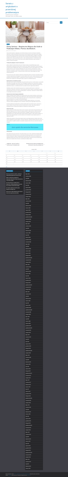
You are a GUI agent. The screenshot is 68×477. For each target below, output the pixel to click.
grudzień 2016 (28, 393)
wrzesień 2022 (28, 260)
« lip (6, 166)
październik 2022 (29, 257)
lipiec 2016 (28, 405)
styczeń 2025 (28, 210)
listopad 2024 (28, 214)
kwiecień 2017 (28, 384)
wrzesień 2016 (28, 400)
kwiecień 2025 (28, 205)
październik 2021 (29, 284)
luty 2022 (27, 275)
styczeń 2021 (28, 305)
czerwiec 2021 (28, 294)
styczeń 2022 (28, 278)
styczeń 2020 (28, 323)
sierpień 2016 (28, 402)
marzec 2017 (28, 386)
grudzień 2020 (28, 307)
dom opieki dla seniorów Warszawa (25, 127)
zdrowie (8, 44)
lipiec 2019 (28, 334)
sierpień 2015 (28, 429)
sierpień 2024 (28, 221)
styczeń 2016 (28, 418)
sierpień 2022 (28, 262)
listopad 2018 (28, 348)
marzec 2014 (28, 468)
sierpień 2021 (28, 289)
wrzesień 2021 (28, 287)
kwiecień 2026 (28, 180)
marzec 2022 (28, 273)
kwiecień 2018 (28, 361)
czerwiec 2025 (28, 201)
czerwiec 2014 (28, 461)
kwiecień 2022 (28, 271)
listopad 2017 (28, 371)
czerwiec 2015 (28, 434)
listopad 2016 (28, 395)
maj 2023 (27, 246)
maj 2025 (27, 203)
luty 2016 (27, 416)
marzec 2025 (28, 207)
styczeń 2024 (28, 237)
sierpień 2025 (28, 196)
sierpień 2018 (28, 352)
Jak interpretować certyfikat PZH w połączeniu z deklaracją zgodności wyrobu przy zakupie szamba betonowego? (14, 184)
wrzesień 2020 (28, 312)
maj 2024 (27, 228)
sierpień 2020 (28, 314)
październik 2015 (29, 425)
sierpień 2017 (28, 377)
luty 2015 (27, 443)
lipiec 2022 (28, 264)
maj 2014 (27, 463)
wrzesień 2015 (28, 427)
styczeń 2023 (28, 253)
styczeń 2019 (28, 343)
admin (15, 50)
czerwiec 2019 (28, 337)
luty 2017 (27, 389)
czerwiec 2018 (28, 357)
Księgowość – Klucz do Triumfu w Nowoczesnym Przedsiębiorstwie (13, 144)
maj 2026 (27, 178)
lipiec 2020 (28, 316)
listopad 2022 (28, 255)
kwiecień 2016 (28, 411)
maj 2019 (27, 339)
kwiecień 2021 (28, 298)
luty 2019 (27, 341)
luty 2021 (27, 303)
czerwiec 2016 (28, 407)
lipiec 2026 (28, 173)
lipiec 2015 (28, 432)
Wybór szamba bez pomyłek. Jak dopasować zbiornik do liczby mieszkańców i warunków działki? (14, 179)
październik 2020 (29, 309)
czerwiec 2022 (28, 266)
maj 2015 (27, 436)
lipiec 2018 (28, 355)
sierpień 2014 (28, 457)
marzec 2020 (28, 321)
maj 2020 (27, 318)
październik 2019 (29, 328)
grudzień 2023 (28, 239)
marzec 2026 (28, 183)
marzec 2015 (28, 441)
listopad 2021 (28, 282)
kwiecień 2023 (28, 248)
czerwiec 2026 (28, 176)
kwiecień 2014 (28, 466)
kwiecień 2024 (28, 230)
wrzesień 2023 (28, 241)
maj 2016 (27, 409)
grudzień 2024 (28, 212)
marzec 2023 (28, 250)
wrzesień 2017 (28, 375)
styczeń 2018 (28, 368)
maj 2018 (27, 359)
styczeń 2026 (28, 187)
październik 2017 (29, 373)
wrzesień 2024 (28, 219)
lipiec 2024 (28, 223)
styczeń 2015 (28, 445)
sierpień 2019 (28, 332)
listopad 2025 (28, 192)
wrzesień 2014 (28, 454)
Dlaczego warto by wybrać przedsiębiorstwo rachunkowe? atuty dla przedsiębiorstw (34, 144)
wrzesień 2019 (28, 330)
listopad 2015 (28, 423)
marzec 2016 (28, 414)
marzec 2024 (28, 232)
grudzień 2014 (28, 448)
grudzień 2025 (28, 189)
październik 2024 (29, 217)
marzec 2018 (28, 364)
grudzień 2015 (28, 420)
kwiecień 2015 (28, 439)
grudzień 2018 (28, 346)
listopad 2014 (28, 450)
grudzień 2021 (28, 280)
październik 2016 (29, 398)
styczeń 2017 (28, 391)
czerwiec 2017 (28, 382)
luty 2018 (27, 366)
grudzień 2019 (28, 325)
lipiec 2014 (28, 459)
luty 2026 (27, 185)
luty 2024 (27, 235)
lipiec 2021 (28, 291)
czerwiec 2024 (28, 226)
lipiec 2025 (28, 198)
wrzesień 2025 (28, 194)
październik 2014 (29, 452)
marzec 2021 (28, 300)
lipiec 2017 (28, 380)
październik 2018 (29, 350)
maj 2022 (27, 269)
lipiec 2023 (28, 244)
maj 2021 (27, 296)
